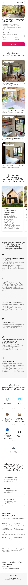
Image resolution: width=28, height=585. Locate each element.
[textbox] (7, 39)
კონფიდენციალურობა (10, 579)
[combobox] (13, 34)
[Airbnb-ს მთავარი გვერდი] (3, 2)
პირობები (20, 579)
